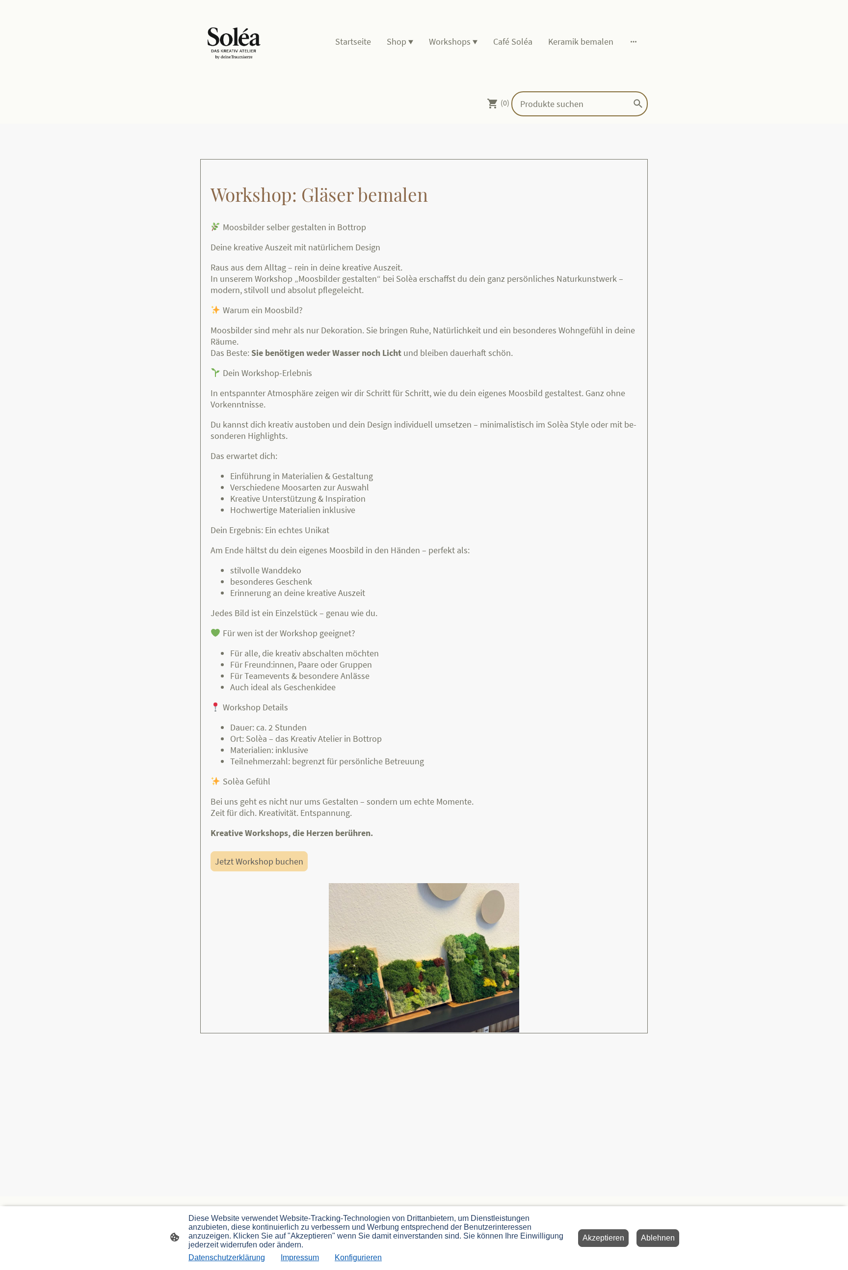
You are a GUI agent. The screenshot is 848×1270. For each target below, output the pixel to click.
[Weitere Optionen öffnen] (633, 41)
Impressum (300, 1257)
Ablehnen (658, 1238)
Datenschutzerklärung (226, 1257)
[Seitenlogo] (234, 41)
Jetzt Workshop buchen (259, 861)
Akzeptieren (603, 1238)
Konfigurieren (358, 1257)
